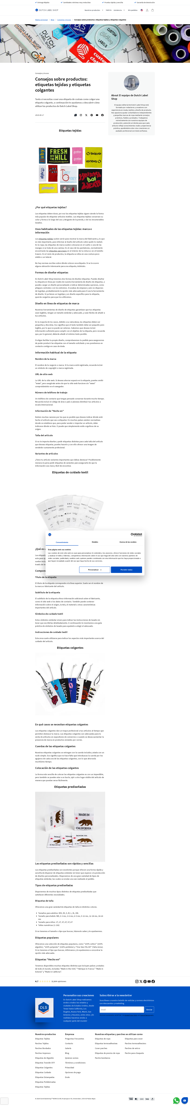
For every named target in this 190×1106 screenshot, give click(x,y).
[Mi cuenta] (147, 10)
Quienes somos (72, 1058)
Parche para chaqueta (134, 1053)
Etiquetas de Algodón (44, 1058)
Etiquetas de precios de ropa (107, 1053)
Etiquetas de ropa (102, 1038)
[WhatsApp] (176, 1100)
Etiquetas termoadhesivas (106, 1043)
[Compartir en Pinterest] (91, 115)
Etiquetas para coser (134, 1038)
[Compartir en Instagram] (81, 115)
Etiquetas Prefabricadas (45, 1082)
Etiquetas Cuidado (43, 1072)
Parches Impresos (43, 1053)
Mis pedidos (132, 10)
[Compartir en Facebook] (102, 115)
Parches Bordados (43, 1048)
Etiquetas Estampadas (44, 1077)
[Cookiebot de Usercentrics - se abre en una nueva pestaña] (132, 534)
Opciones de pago (73, 1072)
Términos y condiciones (75, 1062)
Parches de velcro (132, 1048)
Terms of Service (145, 1015)
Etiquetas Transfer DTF (45, 1062)
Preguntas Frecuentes (74, 1038)
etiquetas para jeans (58, 251)
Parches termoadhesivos (135, 1043)
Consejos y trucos (64, 20)
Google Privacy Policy (131, 1015)
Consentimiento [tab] (62, 542)
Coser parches (101, 1048)
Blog (52, 20)
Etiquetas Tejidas (42, 1038)
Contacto (69, 1043)
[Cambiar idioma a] (141, 10)
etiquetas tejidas (46, 238)
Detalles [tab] (95, 542)
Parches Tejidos (42, 1043)
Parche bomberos (102, 1058)
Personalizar (93, 570)
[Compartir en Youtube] (97, 115)
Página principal (41, 20)
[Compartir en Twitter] (86, 115)
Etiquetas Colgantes (44, 1067)
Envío (67, 1077)
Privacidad (69, 1067)
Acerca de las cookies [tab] (128, 542)
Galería (68, 1048)
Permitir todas (126, 570)
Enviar (149, 1009)
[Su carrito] (152, 10)
